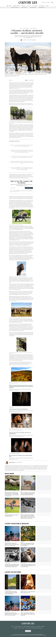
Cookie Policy (38, 626)
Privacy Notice (29, 190)
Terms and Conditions (27, 626)
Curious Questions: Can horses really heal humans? (18, 409)
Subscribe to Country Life (15, 7)
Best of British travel (42, 7)
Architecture (23, 5)
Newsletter (32, 80)
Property (10, 5)
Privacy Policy (33, 626)
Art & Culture (35, 5)
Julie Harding (12, 462)
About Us (13, 626)
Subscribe (48, 2)
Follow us (28, 80)
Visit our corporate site (39, 634)
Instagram (42, 626)
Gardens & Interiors (16, 5)
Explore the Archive (24, 7)
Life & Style (29, 5)
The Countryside (41, 5)
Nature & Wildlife (33, 28)
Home (21, 28)
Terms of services (18, 190)
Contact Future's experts (19, 626)
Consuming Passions (33, 7)
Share (11, 80)
